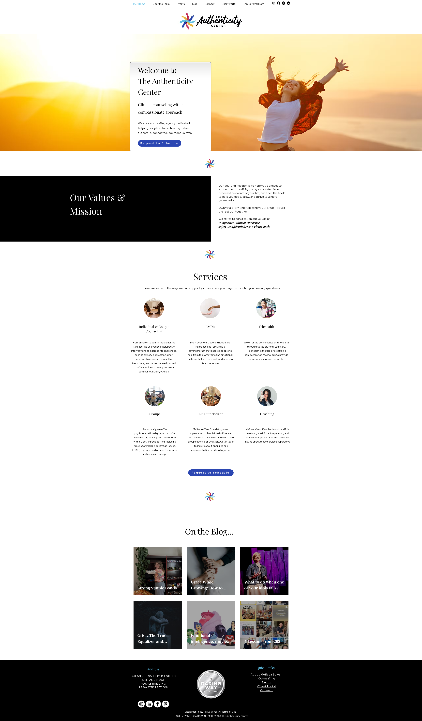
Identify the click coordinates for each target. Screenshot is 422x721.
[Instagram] (273, 3)
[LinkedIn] (288, 3)
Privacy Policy (212, 711)
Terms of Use (229, 711)
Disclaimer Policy (193, 711)
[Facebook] (278, 3)
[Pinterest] (283, 3)
